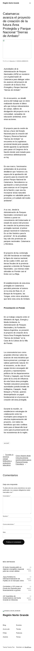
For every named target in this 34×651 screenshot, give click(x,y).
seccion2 (6, 443)
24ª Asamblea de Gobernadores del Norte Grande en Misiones (12, 598)
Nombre (5, 516)
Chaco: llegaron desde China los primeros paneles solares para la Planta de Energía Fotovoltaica (23, 460)
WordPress (28, 647)
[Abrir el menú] (30, 3)
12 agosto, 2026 (29, 588)
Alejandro (12, 61)
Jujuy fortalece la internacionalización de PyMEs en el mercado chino (13, 579)
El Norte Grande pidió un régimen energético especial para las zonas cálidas (13, 569)
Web (4, 532)
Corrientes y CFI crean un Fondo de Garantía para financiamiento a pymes (12, 588)
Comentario (7, 496)
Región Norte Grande (11, 3)
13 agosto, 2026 (29, 569)
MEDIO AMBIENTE (22, 61)
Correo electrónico (9, 524)
